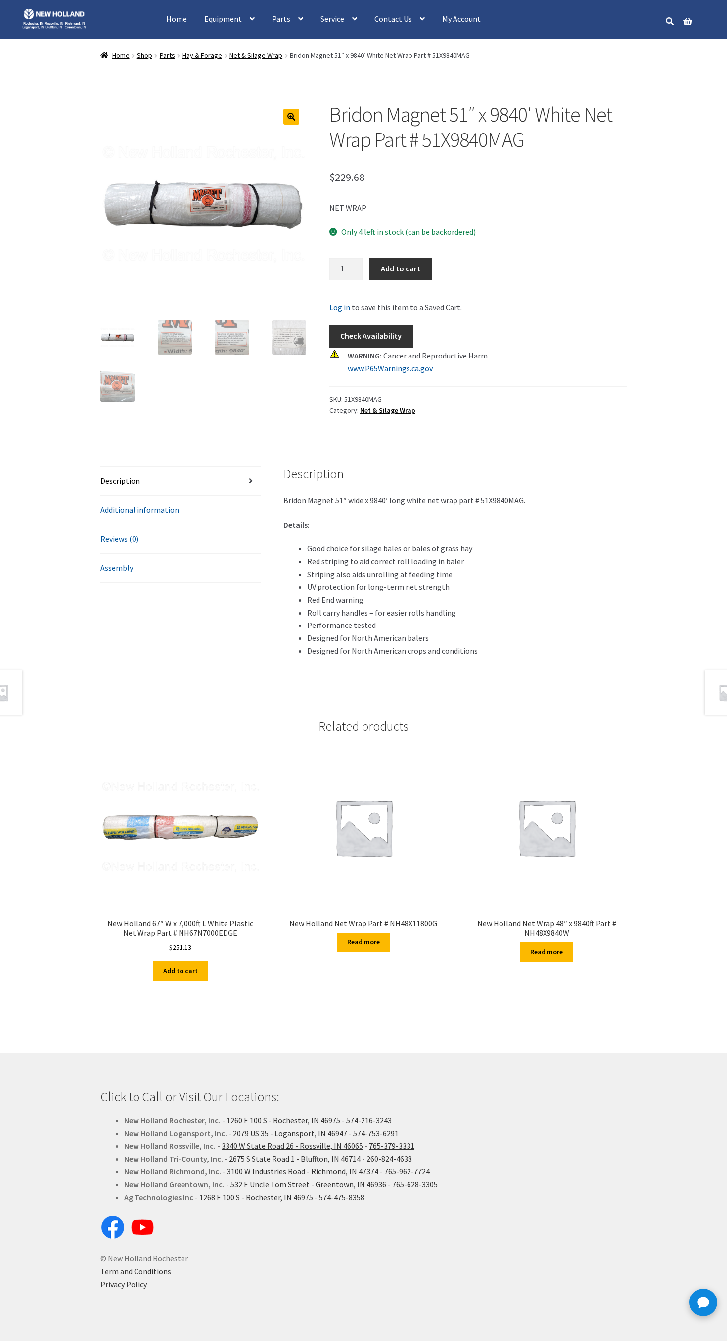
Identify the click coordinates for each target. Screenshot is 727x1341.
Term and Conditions (135, 1271)
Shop (144, 55)
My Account (461, 19)
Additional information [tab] (139, 510)
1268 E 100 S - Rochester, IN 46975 (256, 1197)
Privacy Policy (123, 1284)
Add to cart (400, 268)
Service (332, 19)
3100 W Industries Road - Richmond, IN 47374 (302, 1171)
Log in (339, 307)
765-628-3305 (415, 1184)
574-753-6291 (376, 1133)
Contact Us (393, 19)
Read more (363, 942)
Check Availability (371, 336)
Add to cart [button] (180, 970)
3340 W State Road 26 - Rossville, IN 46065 (292, 1146)
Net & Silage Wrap (255, 55)
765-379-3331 (391, 1146)
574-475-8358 (341, 1197)
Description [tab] (120, 481)
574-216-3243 (369, 1120)
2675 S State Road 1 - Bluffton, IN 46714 (295, 1158)
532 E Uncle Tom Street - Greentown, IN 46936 (308, 1184)
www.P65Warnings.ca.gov (390, 368)
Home (176, 19)
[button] (291, 117)
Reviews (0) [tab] (119, 539)
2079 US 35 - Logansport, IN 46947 (290, 1133)
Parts (281, 19)
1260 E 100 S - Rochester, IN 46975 (283, 1120)
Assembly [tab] (116, 568)
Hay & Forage (202, 55)
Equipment (223, 19)
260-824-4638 (389, 1158)
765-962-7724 (407, 1171)
